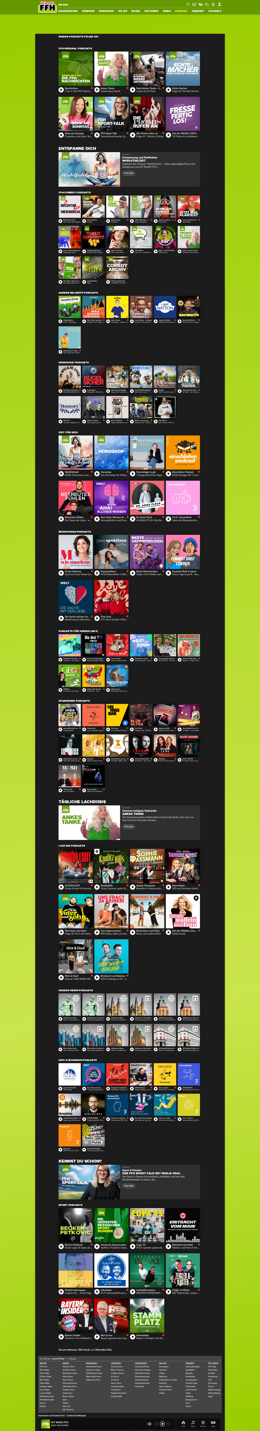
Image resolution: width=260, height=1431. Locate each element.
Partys (188, 1406)
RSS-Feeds (84, 1350)
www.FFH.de (58, 1359)
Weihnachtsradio (47, 1396)
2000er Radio (45, 1377)
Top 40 (43, 1403)
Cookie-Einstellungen (76, 1416)
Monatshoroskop (142, 1377)
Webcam (213, 3)
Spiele (188, 1393)
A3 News (115, 1377)
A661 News (116, 1383)
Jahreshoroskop (142, 1380)
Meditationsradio (47, 1400)
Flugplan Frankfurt (119, 1393)
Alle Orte (66, 1406)
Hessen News (68, 1367)
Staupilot (200, 3)
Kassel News (68, 1380)
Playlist (194, 3)
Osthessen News (93, 1370)
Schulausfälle (116, 1396)
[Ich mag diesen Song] (156, 1423)
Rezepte (189, 1373)
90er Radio (44, 1373)
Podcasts (163, 1383)
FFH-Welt (215, 11)
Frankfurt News (69, 1370)
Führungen (212, 1383)
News (66, 1363)
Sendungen (164, 1367)
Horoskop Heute (142, 1367)
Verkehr (88, 11)
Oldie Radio (44, 1383)
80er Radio (44, 1370)
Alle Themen (68, 1410)
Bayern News (68, 1396)
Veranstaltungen (193, 1367)
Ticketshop (190, 1387)
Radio (43, 1363)
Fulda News (68, 1393)
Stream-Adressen (68, 1350)
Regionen (91, 1363)
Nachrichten (67, 11)
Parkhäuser (116, 1390)
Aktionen (151, 11)
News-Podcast (165, 1387)
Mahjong (189, 1396)
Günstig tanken (117, 1387)
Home (183, 1426)
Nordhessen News (94, 1367)
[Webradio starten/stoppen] (162, 1423)
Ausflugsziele (191, 1380)
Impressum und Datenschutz (51, 1416)
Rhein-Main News (93, 1377)
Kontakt (211, 1373)
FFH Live (43, 1367)
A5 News (115, 1380)
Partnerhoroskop (142, 1383)
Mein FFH (219, 3)
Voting (162, 1393)
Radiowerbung (214, 1390)
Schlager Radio (46, 1387)
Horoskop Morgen (143, 1370)
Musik (135, 11)
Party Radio (45, 1390)
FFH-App (212, 1367)
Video (167, 11)
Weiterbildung (214, 1393)
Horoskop (106, 11)
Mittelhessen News (94, 1373)
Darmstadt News (70, 1383)
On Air (122, 11)
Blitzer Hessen (117, 1370)
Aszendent (139, 1387)
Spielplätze (190, 1370)
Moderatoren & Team (168, 1380)
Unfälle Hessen (117, 1373)
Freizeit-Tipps (191, 1383)
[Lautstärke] (149, 1423)
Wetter (207, 3)
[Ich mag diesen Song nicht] (168, 1423)
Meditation (190, 1377)
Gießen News (68, 1390)
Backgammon (191, 1400)
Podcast (181, 11)
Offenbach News (70, 1387)
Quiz (188, 1403)
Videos (162, 1373)
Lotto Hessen (191, 1390)
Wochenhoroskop (142, 1373)
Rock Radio (44, 1380)
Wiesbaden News (70, 1373)
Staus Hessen (117, 1367)
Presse (211, 1387)
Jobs (210, 1380)
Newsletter (213, 1370)
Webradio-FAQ (103, 1350)
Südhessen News (93, 1380)
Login (210, 1396)
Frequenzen (213, 1377)
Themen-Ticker (165, 1390)
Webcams (163, 1377)
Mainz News (68, 1377)
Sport (65, 1400)
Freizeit (198, 11)
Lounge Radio (45, 1393)
